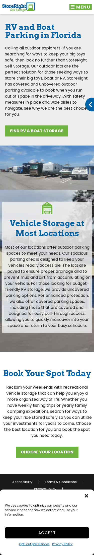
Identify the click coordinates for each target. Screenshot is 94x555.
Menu (82, 7)
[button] (86, 495)
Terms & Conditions (61, 482)
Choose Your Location (47, 452)
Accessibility (22, 482)
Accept (47, 532)
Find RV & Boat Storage (36, 131)
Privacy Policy (62, 544)
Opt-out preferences (34, 544)
